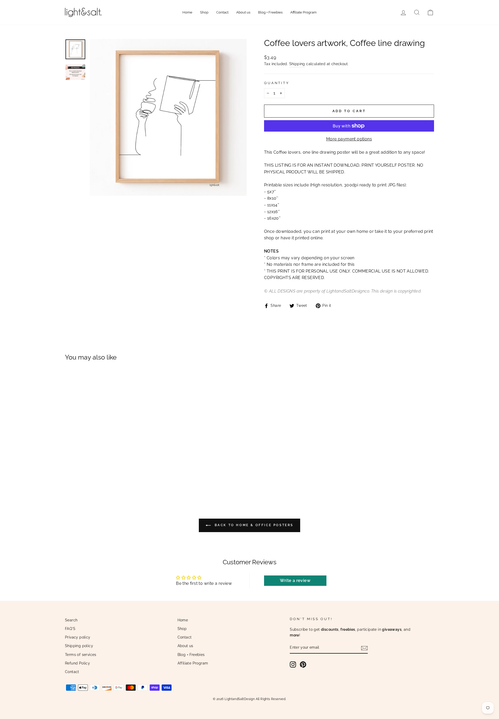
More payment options (349, 139)
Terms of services (80, 655)
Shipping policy (79, 646)
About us (243, 12)
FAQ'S (70, 629)
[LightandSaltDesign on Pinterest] (303, 664)
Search (71, 620)
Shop (204, 12)
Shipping (297, 64)
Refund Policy (77, 663)
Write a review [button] (295, 580)
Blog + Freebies (270, 12)
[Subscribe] (364, 648)
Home (187, 12)
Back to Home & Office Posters (253, 525)
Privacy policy (77, 637)
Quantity (276, 83)
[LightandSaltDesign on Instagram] (293, 664)
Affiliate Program (303, 12)
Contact (222, 12)
